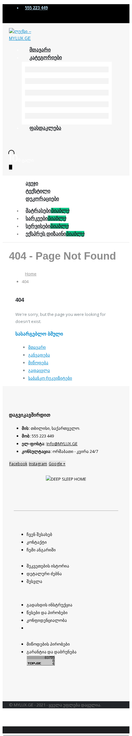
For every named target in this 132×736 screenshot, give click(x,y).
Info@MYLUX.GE (62, 443)
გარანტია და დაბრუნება (52, 652)
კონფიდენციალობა (47, 620)
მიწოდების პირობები (48, 644)
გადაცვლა (39, 370)
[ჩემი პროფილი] (15, 150)
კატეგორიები (45, 57)
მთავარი (37, 347)
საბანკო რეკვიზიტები (50, 378)
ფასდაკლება (45, 128)
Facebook (18, 463)
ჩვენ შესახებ (39, 534)
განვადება (39, 355)
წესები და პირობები (47, 612)
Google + (57, 463)
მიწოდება (38, 362)
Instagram (38, 463)
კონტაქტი (37, 542)
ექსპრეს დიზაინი (55, 233)
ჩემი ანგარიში (41, 550)
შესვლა (34, 581)
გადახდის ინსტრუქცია (49, 605)
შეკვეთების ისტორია (48, 566)
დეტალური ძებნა (44, 573)
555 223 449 (36, 7)
